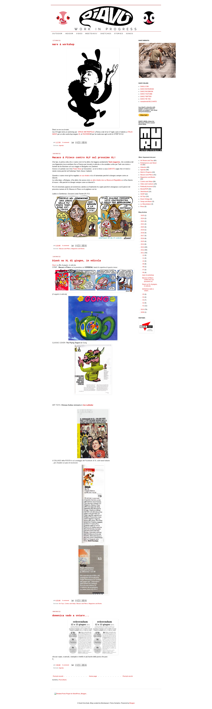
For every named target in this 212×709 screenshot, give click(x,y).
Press (142, 206)
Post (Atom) (62, 680)
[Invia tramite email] (76, 142)
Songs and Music (146, 201)
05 (143, 294)
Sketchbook (144, 191)
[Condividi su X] (81, 142)
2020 (143, 227)
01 (143, 306)
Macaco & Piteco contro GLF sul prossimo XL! (84, 157)
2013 (143, 247)
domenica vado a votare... (70, 615)
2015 (143, 241)
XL (79, 134)
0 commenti (65, 142)
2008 (143, 312)
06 (143, 272)
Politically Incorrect (146, 186)
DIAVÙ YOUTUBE (146, 94)
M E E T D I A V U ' (91, 33)
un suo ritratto (84, 175)
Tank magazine (114, 162)
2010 (143, 309)
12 (143, 255)
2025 (143, 215)
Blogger (132, 703)
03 (143, 300)
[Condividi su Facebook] (83, 142)
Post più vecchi (128, 676)
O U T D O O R (57, 33)
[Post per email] (72, 142)
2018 (143, 233)
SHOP (142, 194)
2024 (143, 218)
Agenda (61, 145)
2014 (143, 244)
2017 (143, 235)
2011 (143, 253)
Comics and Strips (70, 603)
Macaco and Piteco (65, 248)
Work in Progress (146, 172)
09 (143, 264)
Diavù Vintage (145, 199)
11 (143, 258)
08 (143, 267)
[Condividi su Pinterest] (86, 142)
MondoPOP (144, 189)
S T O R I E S (118, 33)
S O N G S (129, 33)
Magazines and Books (78, 248)
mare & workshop (63, 44)
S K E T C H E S (105, 33)
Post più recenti (58, 676)
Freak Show (77, 169)
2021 (143, 224)
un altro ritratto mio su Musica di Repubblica (106, 180)
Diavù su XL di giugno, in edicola (76, 260)
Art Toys (61, 603)
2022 (143, 221)
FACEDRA (86, 134)
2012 (143, 250)
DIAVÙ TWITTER (146, 96)
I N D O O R (69, 33)
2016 (143, 238)
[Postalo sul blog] (79, 142)
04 (143, 297)
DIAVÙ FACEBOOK (146, 91)
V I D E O (79, 33)
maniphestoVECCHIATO (148, 101)
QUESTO (111, 169)
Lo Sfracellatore (145, 204)
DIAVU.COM (144, 86)
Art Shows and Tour (146, 160)
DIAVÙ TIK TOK (145, 99)
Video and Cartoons (147, 184)
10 (143, 261)
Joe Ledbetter (88, 405)
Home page (93, 676)
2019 (143, 230)
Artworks (143, 167)
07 (143, 270)
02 (143, 303)
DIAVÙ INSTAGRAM (147, 89)
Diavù (54, 265)
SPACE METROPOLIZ (86, 132)
